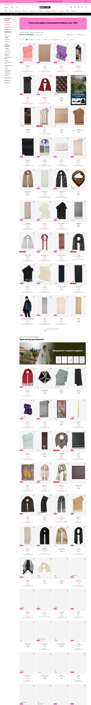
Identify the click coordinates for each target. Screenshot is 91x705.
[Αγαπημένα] (82, 7)
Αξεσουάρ (27, 32)
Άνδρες (12, 7)
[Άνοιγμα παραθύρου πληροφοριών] (86, 1)
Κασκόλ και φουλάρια (34, 32)
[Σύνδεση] (75, 7)
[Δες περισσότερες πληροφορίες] (27, 72)
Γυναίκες (6, 7)
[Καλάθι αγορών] (86, 7)
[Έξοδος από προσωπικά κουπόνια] (71, 7)
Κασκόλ (42, 32)
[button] (70, 35)
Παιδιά (17, 7)
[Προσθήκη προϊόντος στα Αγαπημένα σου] (34, 44)
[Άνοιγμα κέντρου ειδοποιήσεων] (78, 7)
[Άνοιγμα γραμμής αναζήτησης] (85, 11)
